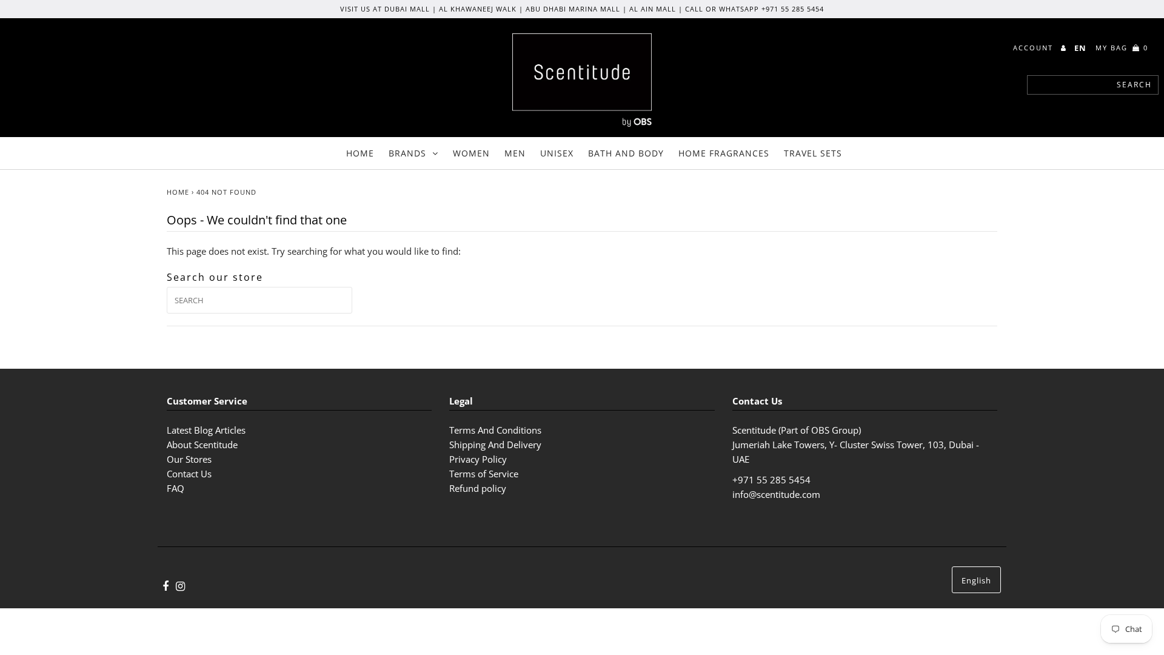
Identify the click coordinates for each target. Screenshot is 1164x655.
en (1080, 47)
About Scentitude (202, 444)
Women (471, 153)
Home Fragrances (723, 153)
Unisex (557, 153)
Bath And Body (626, 153)
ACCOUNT (1034, 47)
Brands (407, 153)
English (976, 580)
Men (515, 153)
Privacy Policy (478, 459)
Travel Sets (813, 153)
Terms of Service (483, 474)
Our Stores (189, 459)
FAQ (175, 488)
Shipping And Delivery (495, 444)
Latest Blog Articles (206, 430)
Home (360, 153)
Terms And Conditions (495, 430)
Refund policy (477, 488)
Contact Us (189, 474)
